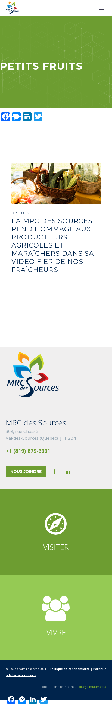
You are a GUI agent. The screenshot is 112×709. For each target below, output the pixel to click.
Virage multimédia (92, 687)
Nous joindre (26, 471)
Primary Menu (101, 8)
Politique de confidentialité (70, 669)
